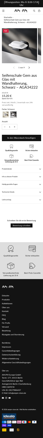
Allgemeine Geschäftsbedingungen (16, 362)
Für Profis (6, 323)
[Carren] (39, 10)
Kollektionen (7, 303)
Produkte (6, 299)
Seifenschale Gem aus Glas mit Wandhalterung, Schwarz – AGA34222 (20, 21)
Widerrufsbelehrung (10, 358)
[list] (21, 45)
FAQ (4, 315)
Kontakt (5, 311)
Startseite (8, 17)
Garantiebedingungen (11, 351)
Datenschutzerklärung (11, 354)
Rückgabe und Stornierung (13, 334)
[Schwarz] (13, 114)
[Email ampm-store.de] (3, 398)
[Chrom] (5, 114)
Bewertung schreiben (21, 225)
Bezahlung (6, 330)
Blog (4, 319)
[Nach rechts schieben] (38, 3)
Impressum (6, 347)
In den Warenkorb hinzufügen (21, 138)
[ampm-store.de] (21, 10)
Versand (5, 327)
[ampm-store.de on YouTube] (9, 398)
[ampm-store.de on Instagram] (6, 398)
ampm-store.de (13, 409)
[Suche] (34, 10)
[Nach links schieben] (4, 3)
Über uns (6, 307)
